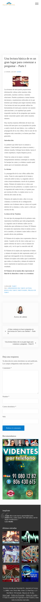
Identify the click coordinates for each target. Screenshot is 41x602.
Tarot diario (22, 290)
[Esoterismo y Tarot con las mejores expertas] (11, 573)
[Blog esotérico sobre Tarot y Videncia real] (30, 573)
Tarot (14, 286)
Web (4, 417)
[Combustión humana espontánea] (11, 537)
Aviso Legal (6, 595)
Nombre (6, 396)
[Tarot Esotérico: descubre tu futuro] (11, 554)
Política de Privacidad (17, 595)
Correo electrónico (9, 407)
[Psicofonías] (30, 537)
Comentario (7, 368)
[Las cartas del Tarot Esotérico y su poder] (30, 554)
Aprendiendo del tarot (16, 288)
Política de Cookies (31, 595)
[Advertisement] (20, 29)
